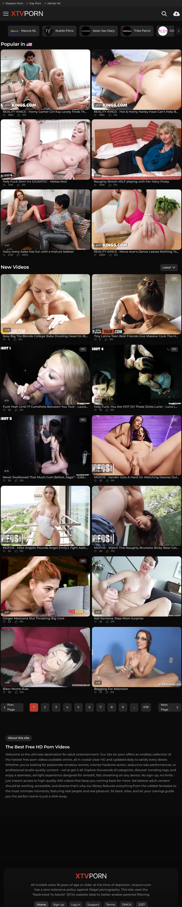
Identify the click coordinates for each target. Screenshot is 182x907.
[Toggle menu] (5, 13)
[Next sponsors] (178, 31)
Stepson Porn (14, 3)
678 (146, 707)
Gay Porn (35, 3)
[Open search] (164, 13)
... (134, 707)
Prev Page (11, 707)
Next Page (164, 707)
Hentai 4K (53, 3)
